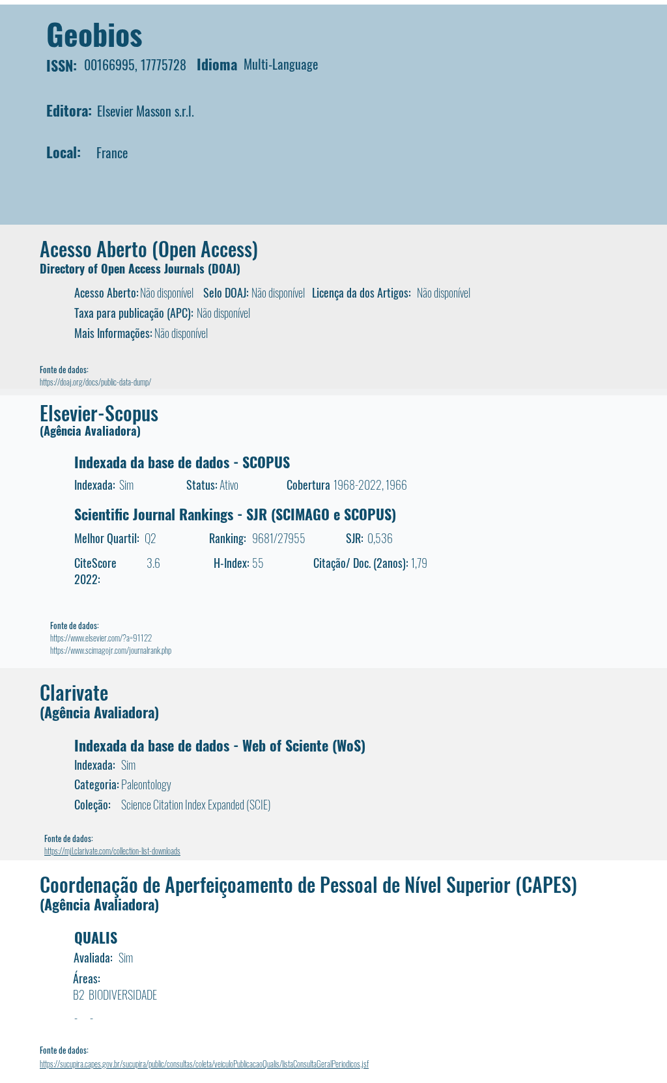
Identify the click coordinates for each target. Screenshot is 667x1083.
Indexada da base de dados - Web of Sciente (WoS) (219, 745)
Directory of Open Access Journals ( (126, 268)
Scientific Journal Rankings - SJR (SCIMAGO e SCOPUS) (235, 513)
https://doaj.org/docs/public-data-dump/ (95, 381)
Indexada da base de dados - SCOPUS (182, 461)
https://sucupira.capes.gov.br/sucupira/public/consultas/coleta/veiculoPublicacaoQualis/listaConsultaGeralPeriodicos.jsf (204, 1063)
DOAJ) (226, 268)
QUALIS (95, 937)
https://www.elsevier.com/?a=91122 (101, 637)
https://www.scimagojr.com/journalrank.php (110, 649)
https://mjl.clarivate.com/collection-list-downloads (112, 850)
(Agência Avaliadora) (90, 430)
